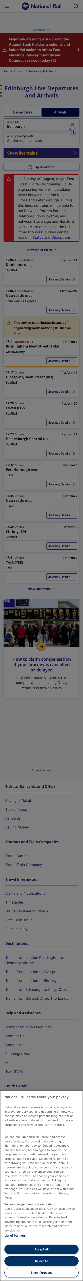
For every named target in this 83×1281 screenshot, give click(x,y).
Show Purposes (41, 1272)
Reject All (41, 1261)
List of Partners (15, 1235)
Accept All (41, 1249)
